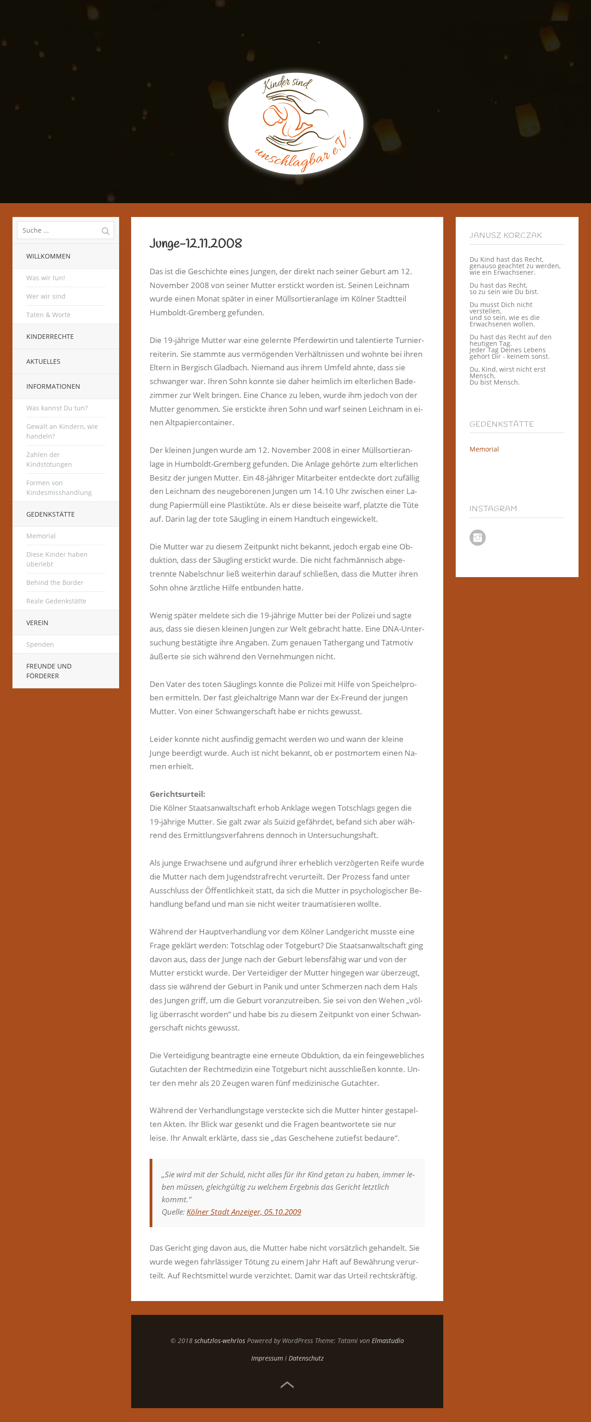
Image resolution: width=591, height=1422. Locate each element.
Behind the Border (55, 582)
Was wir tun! (45, 277)
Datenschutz (306, 1358)
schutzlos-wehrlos (219, 1340)
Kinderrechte (50, 336)
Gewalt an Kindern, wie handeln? (62, 431)
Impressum (267, 1358)
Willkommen (48, 256)
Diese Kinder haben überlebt (57, 559)
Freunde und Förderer (49, 671)
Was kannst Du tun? (57, 408)
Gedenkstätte (50, 514)
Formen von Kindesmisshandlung (59, 487)
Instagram (478, 538)
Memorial (41, 535)
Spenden (40, 644)
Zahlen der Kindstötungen (49, 459)
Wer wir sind (46, 296)
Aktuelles (43, 361)
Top (287, 1385)
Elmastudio (388, 1340)
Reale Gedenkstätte (56, 601)
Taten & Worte (48, 314)
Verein (37, 622)
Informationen (53, 386)
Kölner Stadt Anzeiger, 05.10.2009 (244, 1211)
